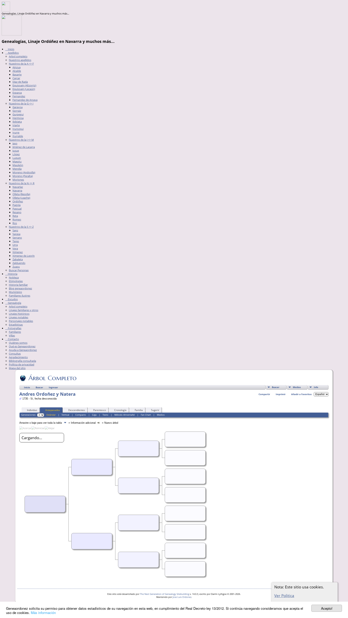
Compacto (80, 414)
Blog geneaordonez (20, 288)
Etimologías (16, 281)
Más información (43, 612)
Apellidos (13, 53)
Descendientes (76, 410)
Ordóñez (17, 201)
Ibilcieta (17, 121)
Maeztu (17, 161)
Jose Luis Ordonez (182, 596)
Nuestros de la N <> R (21, 183)
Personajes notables (21, 321)
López (16, 154)
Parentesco (99, 410)
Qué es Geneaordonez (22, 346)
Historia (12, 274)
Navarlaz (17, 187)
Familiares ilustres (19, 295)
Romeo (16, 219)
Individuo (32, 410)
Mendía (17, 169)
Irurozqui (18, 129)
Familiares (15, 332)
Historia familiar (18, 285)
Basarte (17, 74)
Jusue (15, 150)
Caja (94, 414)
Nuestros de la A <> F (21, 63)
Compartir (264, 394)
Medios (297, 387)
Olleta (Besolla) (21, 194)
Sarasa (16, 234)
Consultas (15, 353)
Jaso (14, 143)
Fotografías (14, 328)
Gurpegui (18, 114)
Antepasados (52, 410)
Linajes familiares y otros (23, 310)
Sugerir (155, 410)
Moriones (18, 179)
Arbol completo (18, 56)
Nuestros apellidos (20, 60)
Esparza (17, 92)
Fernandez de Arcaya (24, 100)
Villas (12, 335)
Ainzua (16, 67)
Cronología (120, 410)
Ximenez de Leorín (23, 256)
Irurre (15, 132)
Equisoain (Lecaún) (23, 89)
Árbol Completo (52, 378)
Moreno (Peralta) (22, 176)
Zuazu (16, 266)
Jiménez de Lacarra (23, 147)
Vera (15, 248)
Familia (139, 410)
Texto (105, 414)
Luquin (16, 158)
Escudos (12, 299)
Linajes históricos (19, 314)
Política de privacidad (21, 364)
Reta (15, 216)
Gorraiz (16, 111)
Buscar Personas (19, 270)
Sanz (15, 230)
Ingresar (53, 387)
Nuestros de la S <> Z (21, 227)
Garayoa (17, 107)
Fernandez (18, 96)
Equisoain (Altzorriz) (24, 85)
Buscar (275, 387)
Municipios (15, 292)
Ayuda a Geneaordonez (23, 350)
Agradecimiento (18, 357)
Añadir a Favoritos (301, 394)
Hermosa (18, 118)
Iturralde (17, 136)
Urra (15, 245)
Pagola (16, 205)
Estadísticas (16, 324)
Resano (16, 212)
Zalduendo (18, 263)
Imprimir (281, 394)
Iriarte (16, 125)
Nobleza (14, 277)
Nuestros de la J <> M (21, 140)
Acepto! (326, 608)
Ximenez (17, 252)
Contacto (13, 339)
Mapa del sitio (17, 368)
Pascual (17, 208)
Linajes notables (18, 317)
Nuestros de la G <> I (21, 103)
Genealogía (14, 303)
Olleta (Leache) (21, 198)
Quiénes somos (18, 343)
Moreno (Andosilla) (23, 172)
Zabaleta (17, 259)
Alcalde (16, 71)
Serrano (17, 237)
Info (316, 387)
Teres (15, 241)
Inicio (10, 49)
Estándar (51, 414)
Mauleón (17, 165)
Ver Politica (284, 595)
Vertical (65, 414)
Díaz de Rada (20, 82)
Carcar (16, 78)
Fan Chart (146, 414)
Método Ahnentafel (124, 414)
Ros (14, 223)
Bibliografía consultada (22, 361)
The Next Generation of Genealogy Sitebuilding (164, 593)
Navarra (17, 190)
